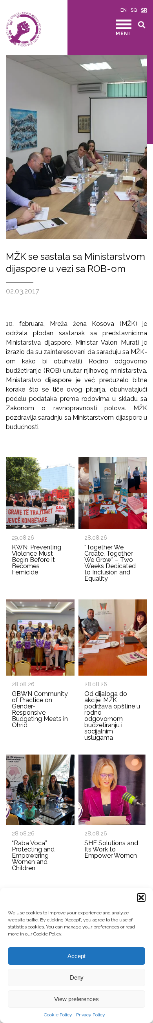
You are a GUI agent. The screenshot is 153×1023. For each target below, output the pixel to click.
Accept (76, 956)
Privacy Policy (90, 1015)
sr (144, 10)
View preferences (76, 999)
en (123, 10)
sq (134, 10)
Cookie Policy (58, 1015)
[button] (141, 897)
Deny (77, 977)
